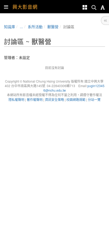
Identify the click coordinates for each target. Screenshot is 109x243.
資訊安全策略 (54, 99)
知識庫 (9, 26)
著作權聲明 (35, 99)
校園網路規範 (75, 99)
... (21, 26)
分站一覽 (94, 99)
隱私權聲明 (16, 99)
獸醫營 (52, 26)
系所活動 (35, 26)
